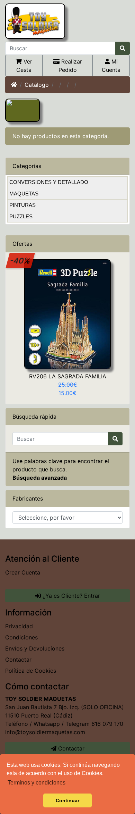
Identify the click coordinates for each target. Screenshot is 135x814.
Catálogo (37, 84)
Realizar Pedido (70, 65)
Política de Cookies (30, 670)
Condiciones (21, 637)
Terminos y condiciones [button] (36, 783)
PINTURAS (22, 205)
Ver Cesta (24, 65)
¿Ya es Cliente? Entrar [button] (70, 595)
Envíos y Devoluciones (34, 648)
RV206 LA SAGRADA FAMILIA (67, 376)
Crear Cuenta (22, 572)
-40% (20, 260)
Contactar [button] (70, 748)
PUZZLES (21, 216)
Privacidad (19, 626)
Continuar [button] (67, 800)
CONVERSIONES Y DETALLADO (48, 182)
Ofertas (22, 243)
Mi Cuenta (111, 65)
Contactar (18, 659)
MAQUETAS (23, 193)
